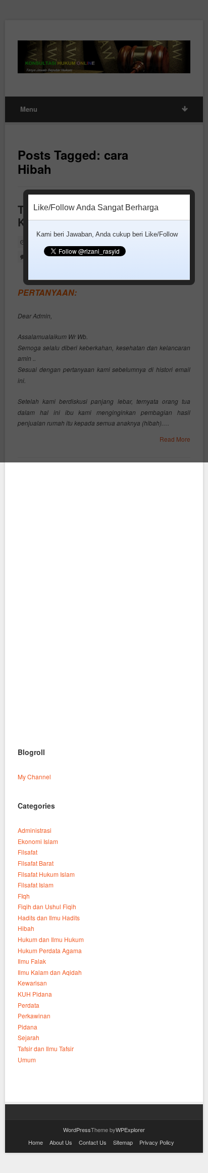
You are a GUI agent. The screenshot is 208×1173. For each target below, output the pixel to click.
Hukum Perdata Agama (50, 950)
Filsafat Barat (36, 863)
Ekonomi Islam (38, 841)
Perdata (28, 1005)
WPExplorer (130, 1129)
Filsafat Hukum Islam (46, 874)
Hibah (26, 928)
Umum (27, 1059)
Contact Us (93, 1142)
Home (35, 1142)
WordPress (77, 1129)
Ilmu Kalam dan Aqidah (50, 972)
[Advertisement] (104, 624)
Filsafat (27, 852)
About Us (60, 1142)
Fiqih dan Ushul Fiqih (47, 906)
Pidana (27, 1026)
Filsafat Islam (36, 884)
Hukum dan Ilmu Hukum (51, 939)
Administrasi (34, 830)
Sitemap (123, 1142)
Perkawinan (34, 1015)
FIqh (24, 896)
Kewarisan (32, 982)
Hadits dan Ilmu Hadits (49, 917)
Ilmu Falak (32, 961)
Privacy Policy (156, 1142)
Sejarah (28, 1037)
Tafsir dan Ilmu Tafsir (46, 1048)
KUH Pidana (35, 994)
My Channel (34, 776)
